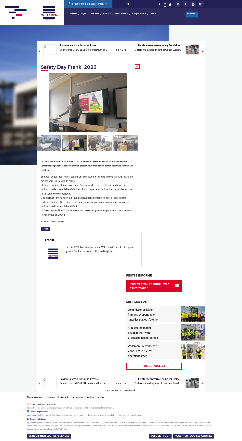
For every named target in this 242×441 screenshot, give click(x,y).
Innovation (95, 14)
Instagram (201, 4)
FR (165, 4)
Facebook (185, 4)
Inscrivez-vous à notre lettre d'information (149, 286)
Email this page (138, 66)
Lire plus (100, 397)
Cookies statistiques (38, 419)
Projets (83, 14)
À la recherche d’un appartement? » (88, 4)
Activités (73, 14)
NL (159, 4)
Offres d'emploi (121, 14)
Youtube (193, 4)
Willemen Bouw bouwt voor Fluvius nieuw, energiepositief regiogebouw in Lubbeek (142, 356)
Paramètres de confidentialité (121, 390)
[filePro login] (170, 5)
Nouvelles (107, 14)
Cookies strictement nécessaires (43, 404)
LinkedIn (178, 4)
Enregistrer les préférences (49, 436)
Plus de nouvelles (154, 366)
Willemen (49, 13)
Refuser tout (160, 436)
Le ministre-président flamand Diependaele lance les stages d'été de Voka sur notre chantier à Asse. (143, 319)
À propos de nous (139, 14)
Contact (153, 14)
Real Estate (191, 14)
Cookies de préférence (39, 412)
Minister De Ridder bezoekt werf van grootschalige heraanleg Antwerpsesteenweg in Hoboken (143, 338)
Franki (46, 228)
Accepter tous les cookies (193, 436)
